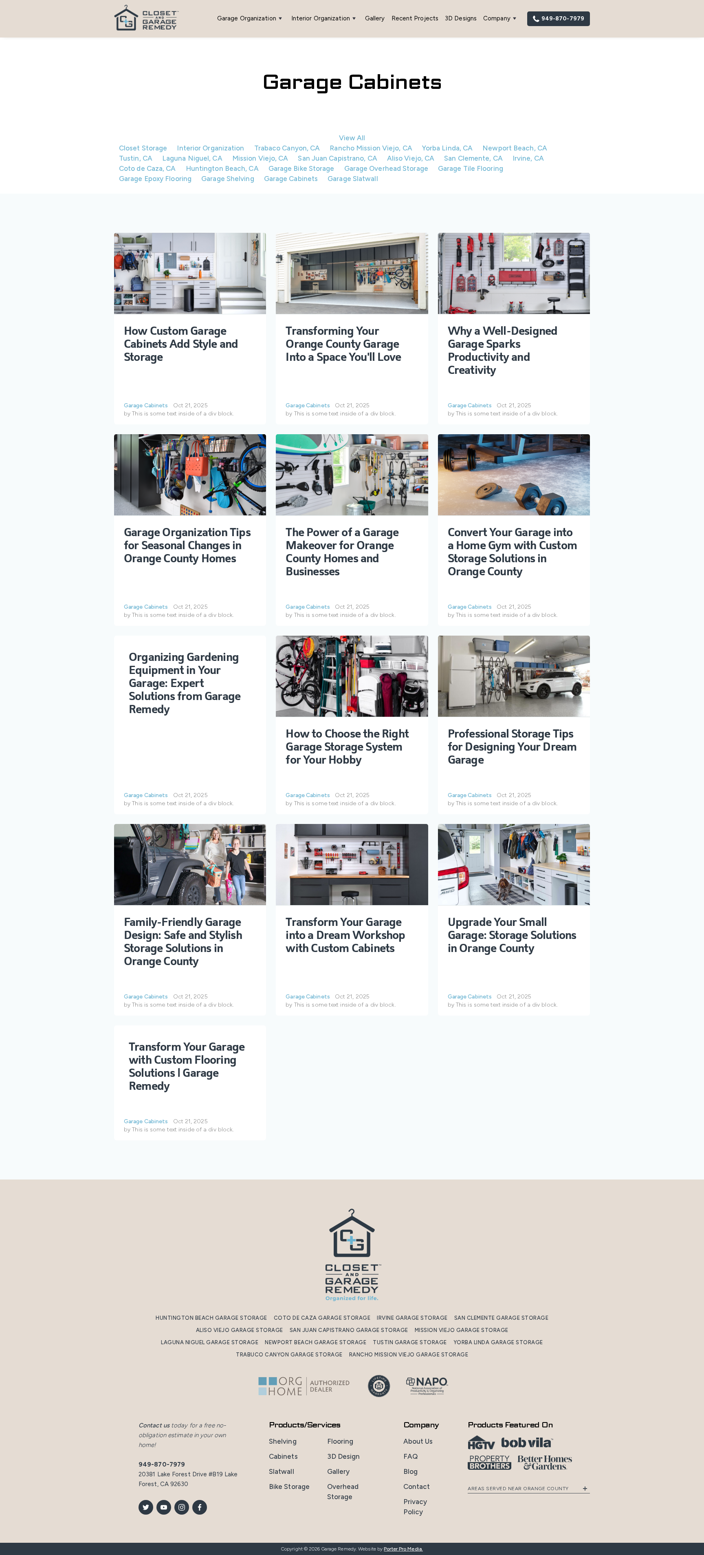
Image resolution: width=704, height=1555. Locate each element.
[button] (251, 18)
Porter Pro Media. (403, 1549)
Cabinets (283, 1456)
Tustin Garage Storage (410, 1342)
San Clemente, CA (473, 158)
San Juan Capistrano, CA (337, 158)
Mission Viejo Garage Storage (461, 1330)
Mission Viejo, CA (260, 158)
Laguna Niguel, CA (192, 158)
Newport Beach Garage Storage (315, 1342)
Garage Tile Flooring (470, 168)
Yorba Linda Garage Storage (498, 1342)
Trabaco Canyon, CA (287, 148)
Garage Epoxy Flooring (155, 178)
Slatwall (281, 1471)
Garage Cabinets (291, 178)
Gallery (375, 18)
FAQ (410, 1456)
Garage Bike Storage (301, 168)
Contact (416, 1486)
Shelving (283, 1441)
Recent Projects (415, 18)
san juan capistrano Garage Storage (349, 1330)
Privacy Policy (415, 1507)
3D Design (343, 1456)
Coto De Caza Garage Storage (322, 1318)
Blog (410, 1471)
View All (352, 138)
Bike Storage (289, 1486)
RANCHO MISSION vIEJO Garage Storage (409, 1355)
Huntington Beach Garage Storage (211, 1318)
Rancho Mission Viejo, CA (371, 148)
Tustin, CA (135, 158)
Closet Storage (143, 148)
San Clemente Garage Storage (501, 1318)
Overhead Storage (343, 1491)
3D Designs (461, 18)
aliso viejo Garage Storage (239, 1330)
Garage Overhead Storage (386, 168)
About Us (418, 1441)
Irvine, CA (528, 158)
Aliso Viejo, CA (411, 158)
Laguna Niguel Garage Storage (209, 1342)
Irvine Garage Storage (412, 1318)
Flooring (340, 1441)
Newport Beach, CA (514, 148)
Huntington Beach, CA (222, 168)
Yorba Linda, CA (447, 148)
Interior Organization (210, 148)
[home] (146, 19)
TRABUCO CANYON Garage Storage (289, 1355)
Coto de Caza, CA (147, 168)
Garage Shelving (227, 178)
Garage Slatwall (353, 178)
